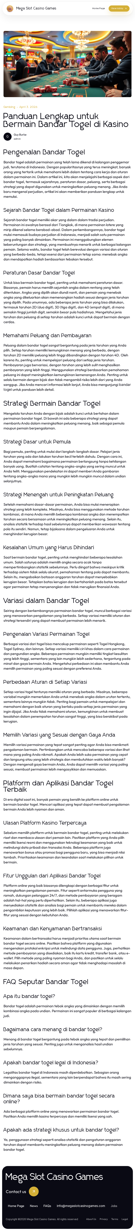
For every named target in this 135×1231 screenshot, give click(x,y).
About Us (91, 1219)
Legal (125, 1219)
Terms (114, 1219)
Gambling (9, 107)
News (34, 1206)
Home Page (16, 1206)
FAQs (47, 1206)
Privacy (104, 1219)
